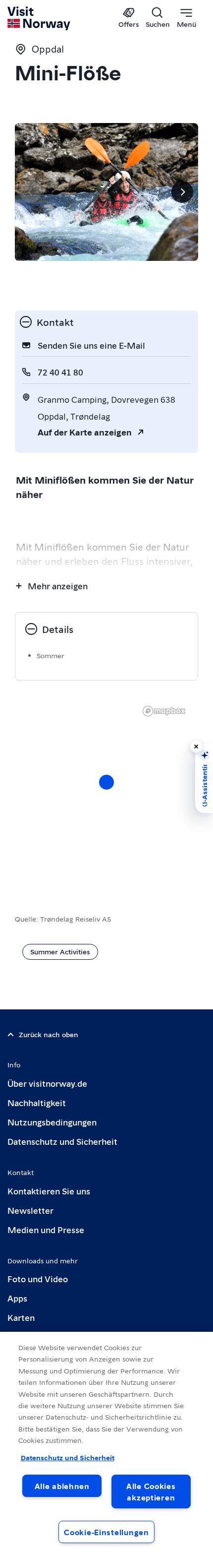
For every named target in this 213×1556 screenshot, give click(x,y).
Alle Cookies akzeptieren (151, 1491)
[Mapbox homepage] (164, 711)
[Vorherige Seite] (31, 192)
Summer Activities (60, 951)
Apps (17, 1298)
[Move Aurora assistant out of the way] (196, 746)
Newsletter (30, 1210)
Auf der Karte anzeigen (85, 431)
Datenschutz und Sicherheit (62, 1141)
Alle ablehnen (62, 1486)
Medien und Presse (45, 1229)
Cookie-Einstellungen (106, 1532)
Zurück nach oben (48, 1034)
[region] (106, 792)
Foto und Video (37, 1278)
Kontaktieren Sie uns (48, 1190)
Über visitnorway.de (47, 1083)
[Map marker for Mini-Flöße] (106, 782)
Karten (21, 1317)
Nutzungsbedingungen (52, 1121)
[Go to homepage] (39, 18)
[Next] (182, 192)
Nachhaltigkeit (36, 1102)
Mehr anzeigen (58, 585)
